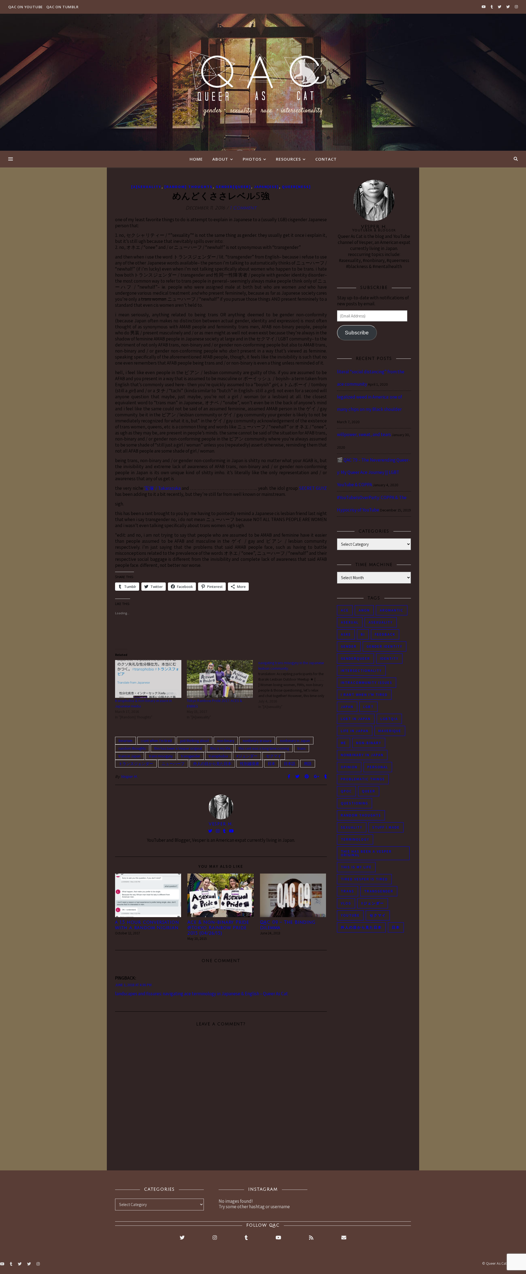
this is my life (220, 748)
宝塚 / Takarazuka (162, 488)
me (343, 743)
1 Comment (243, 208)
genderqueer (355, 658)
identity (389, 658)
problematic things (363, 779)
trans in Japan (130, 755)
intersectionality (361, 670)
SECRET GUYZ (313, 488)
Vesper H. (129, 776)
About (220, 159)
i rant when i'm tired (156, 740)
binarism (125, 740)
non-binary (225, 740)
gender (349, 646)
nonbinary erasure (257, 740)
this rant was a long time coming (264, 748)
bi (363, 634)
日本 (271, 763)
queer (368, 791)
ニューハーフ (173, 763)
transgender (190, 755)
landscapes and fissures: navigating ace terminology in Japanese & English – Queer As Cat (201, 994)
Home (196, 159)
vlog (346, 903)
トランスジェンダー (136, 763)
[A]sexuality (146, 186)
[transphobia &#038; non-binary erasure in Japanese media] (148, 679)
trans (301, 748)
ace (345, 610)
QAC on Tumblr (62, 6)
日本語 (289, 763)
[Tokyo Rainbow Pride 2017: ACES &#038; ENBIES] (220, 679)
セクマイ (273, 755)
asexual (350, 622)
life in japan (354, 731)
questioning (354, 803)
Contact (326, 159)
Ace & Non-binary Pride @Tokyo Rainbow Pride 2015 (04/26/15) (218, 928)
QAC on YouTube (25, 6)
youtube (350, 915)
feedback (385, 634)
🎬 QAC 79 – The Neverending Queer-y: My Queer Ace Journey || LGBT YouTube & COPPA (373, 472)
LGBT (368, 706)
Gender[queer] (233, 186)
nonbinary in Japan (295, 740)
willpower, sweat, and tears (364, 434)
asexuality (380, 622)
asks (346, 634)
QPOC (346, 791)
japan (347, 706)
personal (377, 767)
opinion (349, 767)
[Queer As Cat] (263, 82)
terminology (355, 839)
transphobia (218, 755)
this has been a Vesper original (178, 748)
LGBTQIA (389, 718)
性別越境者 (249, 763)
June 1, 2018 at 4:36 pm (133, 985)
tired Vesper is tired (364, 879)
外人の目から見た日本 (212, 763)
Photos (252, 159)
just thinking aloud (194, 740)
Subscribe (357, 332)
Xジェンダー (247, 755)
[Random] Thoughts (188, 186)
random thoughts (132, 748)
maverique (389, 731)
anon (364, 610)
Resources (288, 159)
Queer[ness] (296, 186)
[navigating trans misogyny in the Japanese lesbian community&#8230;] (294, 684)
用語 (307, 763)
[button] (148, 895)
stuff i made (386, 827)
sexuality (351, 827)
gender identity (384, 646)
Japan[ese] (266, 186)
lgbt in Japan (356, 718)
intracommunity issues (366, 682)
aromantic (392, 610)
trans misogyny (161, 755)
